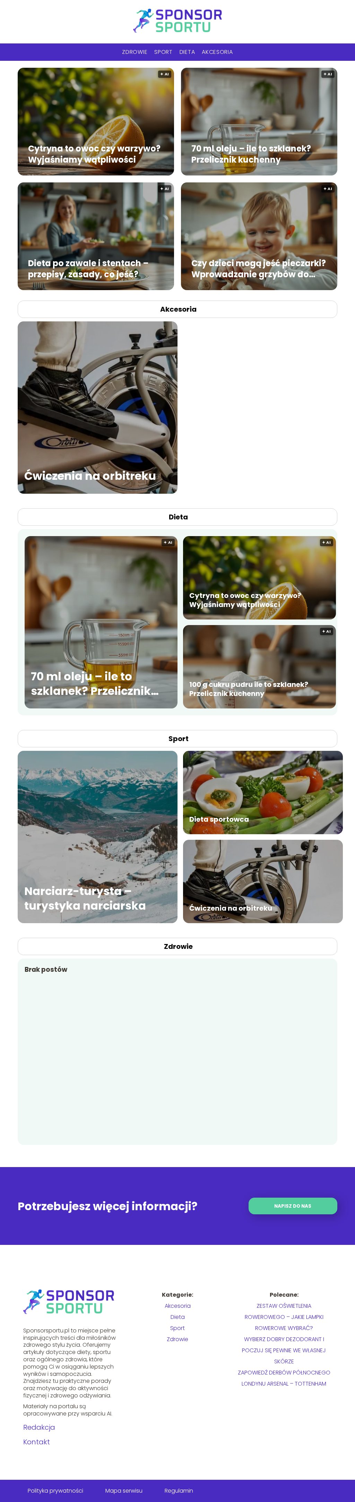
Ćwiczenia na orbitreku (90, 476)
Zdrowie (134, 52)
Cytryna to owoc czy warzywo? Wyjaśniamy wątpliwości (94, 154)
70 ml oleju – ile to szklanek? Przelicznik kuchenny (251, 154)
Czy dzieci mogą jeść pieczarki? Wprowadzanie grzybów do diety (258, 268)
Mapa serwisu (123, 1491)
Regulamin (179, 1491)
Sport (163, 52)
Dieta (187, 52)
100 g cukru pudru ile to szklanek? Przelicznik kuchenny (248, 689)
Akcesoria (217, 52)
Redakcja (39, 1427)
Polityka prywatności (55, 1491)
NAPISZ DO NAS (292, 1206)
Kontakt (36, 1441)
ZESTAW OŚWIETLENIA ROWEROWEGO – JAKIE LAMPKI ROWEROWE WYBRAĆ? (284, 1317)
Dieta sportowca (219, 819)
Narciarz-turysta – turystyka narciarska (85, 898)
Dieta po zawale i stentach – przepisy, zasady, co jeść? (88, 268)
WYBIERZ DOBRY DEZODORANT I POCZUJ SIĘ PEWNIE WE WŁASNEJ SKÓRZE (284, 1350)
